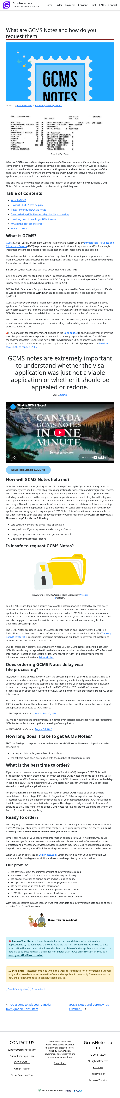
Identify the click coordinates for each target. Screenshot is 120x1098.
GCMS (9, 242)
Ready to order (19, 228)
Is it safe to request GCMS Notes (28, 209)
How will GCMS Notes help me (27, 205)
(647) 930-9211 (22, 1062)
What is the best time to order (27, 223)
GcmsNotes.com (22, 3)
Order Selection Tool (22, 1075)
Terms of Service (98, 1080)
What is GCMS (18, 200)
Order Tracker (22, 1068)
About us (98, 1067)
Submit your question (22, 1056)
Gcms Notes (37, 989)
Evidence (63, 394)
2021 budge (70, 332)
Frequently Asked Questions (48, 105)
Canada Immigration (18, 989)
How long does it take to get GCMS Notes (33, 219)
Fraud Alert (60, 1063)
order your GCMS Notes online (25, 955)
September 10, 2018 (45, 713)
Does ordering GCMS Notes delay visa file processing (40, 214)
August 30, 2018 (43, 729)
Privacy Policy (46, 657)
